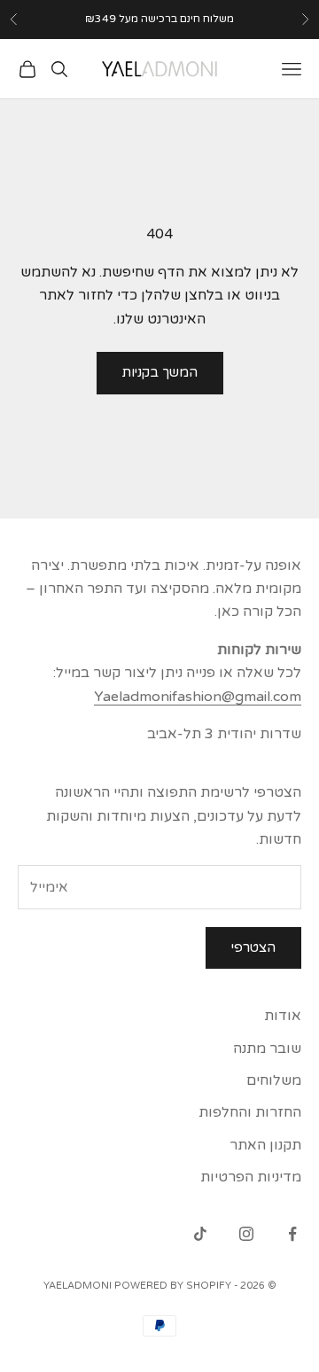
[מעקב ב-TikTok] (200, 1234)
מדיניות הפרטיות (250, 1177)
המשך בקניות (160, 372)
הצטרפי (253, 947)
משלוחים (273, 1080)
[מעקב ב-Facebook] (292, 1234)
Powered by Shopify (172, 1285)
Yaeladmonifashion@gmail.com (197, 696)
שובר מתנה (267, 1048)
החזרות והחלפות (249, 1112)
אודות (282, 1016)
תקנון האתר (265, 1145)
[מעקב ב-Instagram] (246, 1234)
